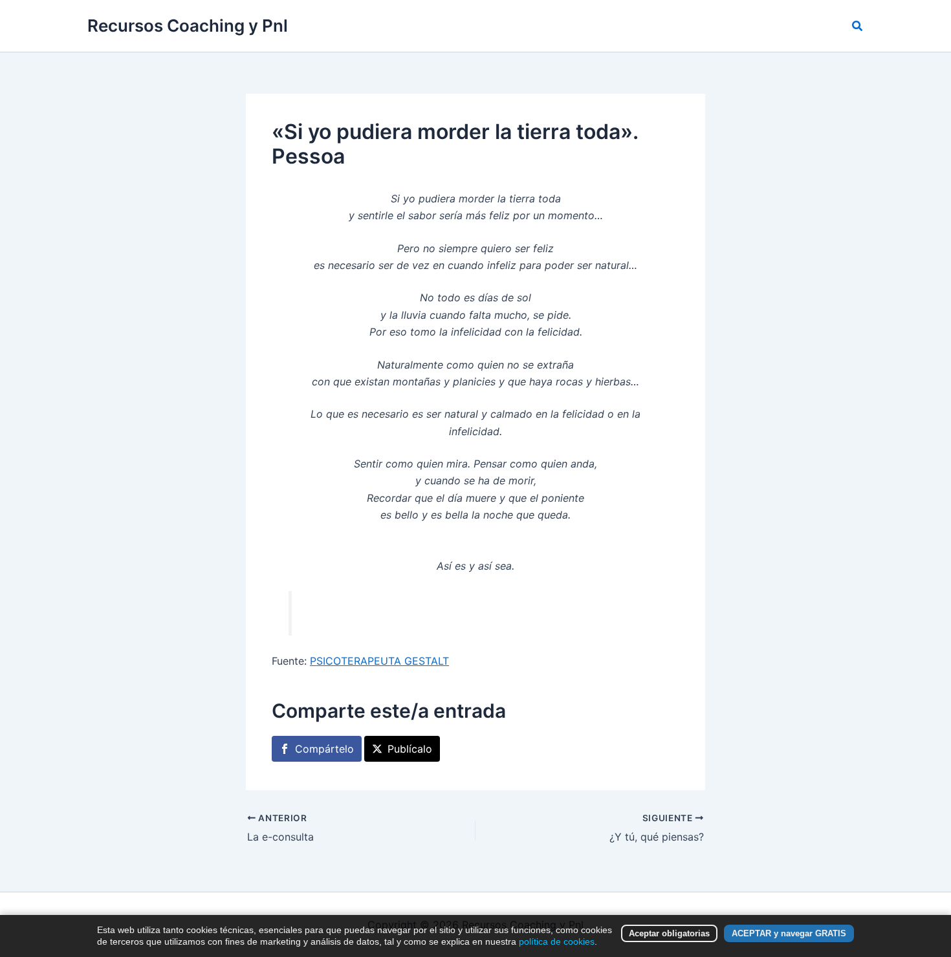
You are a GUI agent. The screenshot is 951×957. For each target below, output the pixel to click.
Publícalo (410, 748)
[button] (858, 26)
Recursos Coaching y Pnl (187, 26)
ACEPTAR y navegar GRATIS (789, 933)
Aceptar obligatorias (669, 933)
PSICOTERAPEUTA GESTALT (379, 660)
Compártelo (324, 748)
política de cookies (557, 941)
